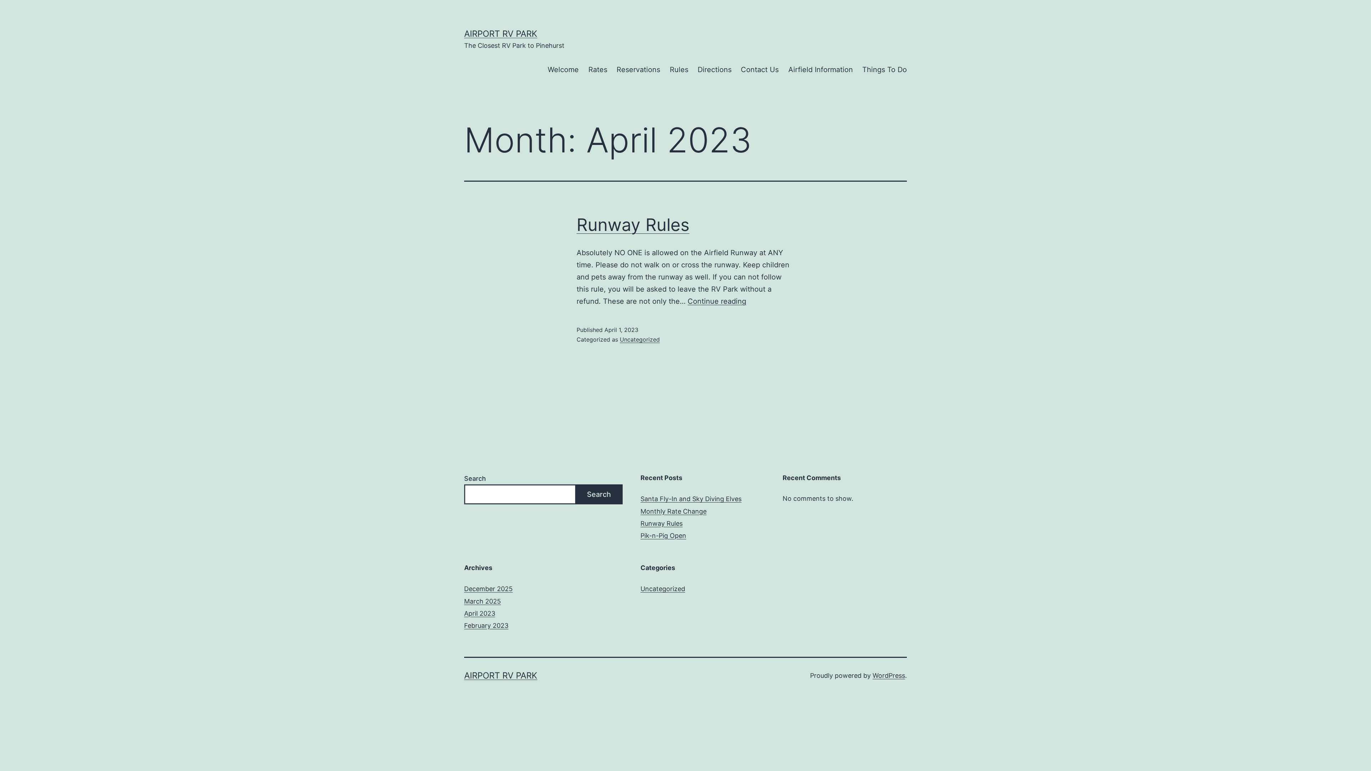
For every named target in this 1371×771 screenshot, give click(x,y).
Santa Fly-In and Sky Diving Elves (691, 499)
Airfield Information (820, 69)
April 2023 (479, 613)
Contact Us (760, 69)
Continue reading (717, 301)
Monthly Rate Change (674, 511)
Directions (715, 69)
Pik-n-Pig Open (663, 535)
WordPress (889, 675)
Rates (597, 69)
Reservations (638, 69)
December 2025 (488, 589)
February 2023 (486, 625)
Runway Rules (633, 224)
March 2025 (482, 601)
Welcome (563, 69)
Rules (679, 69)
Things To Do (884, 69)
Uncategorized (640, 339)
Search (475, 478)
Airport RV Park (500, 34)
